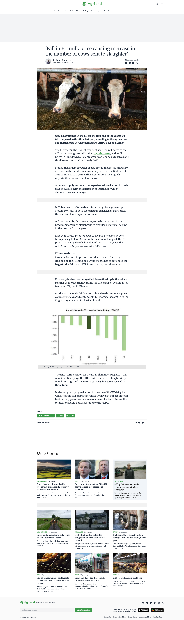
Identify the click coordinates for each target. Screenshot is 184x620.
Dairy (72, 11)
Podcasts (126, 11)
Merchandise (157, 617)
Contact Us (107, 617)
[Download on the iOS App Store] (143, 610)
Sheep (78, 11)
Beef (66, 11)
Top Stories (58, 11)
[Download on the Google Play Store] (157, 610)
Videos (118, 11)
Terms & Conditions (119, 617)
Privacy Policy (132, 617)
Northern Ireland (107, 11)
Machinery (94, 11)
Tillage (85, 11)
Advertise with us (145, 617)
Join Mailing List (83, 610)
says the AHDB (102, 153)
